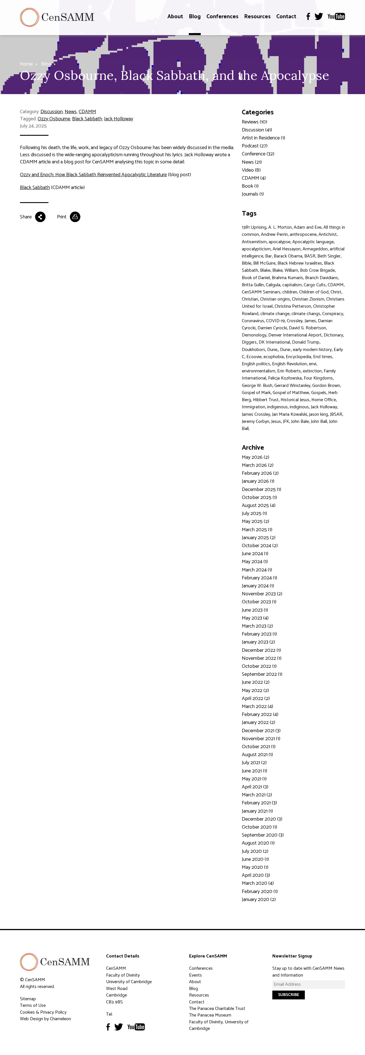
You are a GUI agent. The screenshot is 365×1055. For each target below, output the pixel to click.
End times (322, 357)
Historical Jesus (295, 400)
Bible (246, 263)
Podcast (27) (254, 146)
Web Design (31, 1019)
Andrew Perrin (274, 234)
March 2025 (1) (257, 530)
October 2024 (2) (260, 545)
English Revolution (289, 364)
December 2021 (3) (261, 731)
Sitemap (28, 999)
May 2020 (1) (255, 867)
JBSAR (336, 414)
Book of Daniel (256, 278)
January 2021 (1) (257, 811)
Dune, (272, 350)
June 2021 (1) (254, 771)
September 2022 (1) (262, 674)
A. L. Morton (280, 227)
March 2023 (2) (257, 626)
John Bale (300, 421)
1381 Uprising (254, 227)
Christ (335, 292)
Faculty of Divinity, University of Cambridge (218, 1025)
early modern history (312, 350)
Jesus (276, 421)
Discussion (51, 111)
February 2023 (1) (259, 634)
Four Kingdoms (318, 378)
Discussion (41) (257, 130)
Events (195, 975)
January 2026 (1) (258, 481)
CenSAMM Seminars (261, 292)
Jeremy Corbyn (255, 421)
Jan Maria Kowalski (289, 414)
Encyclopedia (298, 357)
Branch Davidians (321, 278)
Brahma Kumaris (287, 278)
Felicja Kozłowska (285, 378)
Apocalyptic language (313, 242)
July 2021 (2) (254, 762)
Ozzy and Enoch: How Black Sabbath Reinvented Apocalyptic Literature (93, 175)
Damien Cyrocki (272, 328)
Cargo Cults (315, 285)
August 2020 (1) (258, 843)
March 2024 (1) (257, 570)
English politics (256, 364)
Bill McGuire (264, 263)
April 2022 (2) (256, 698)
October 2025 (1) (259, 497)
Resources (257, 17)
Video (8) (251, 170)
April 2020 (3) (256, 875)
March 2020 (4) (258, 883)
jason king (318, 414)
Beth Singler (328, 256)
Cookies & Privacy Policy (43, 1012)
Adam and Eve (307, 227)
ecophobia (273, 357)
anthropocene (303, 234)
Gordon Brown (326, 385)
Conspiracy (332, 314)
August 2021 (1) (257, 754)
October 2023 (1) (259, 602)
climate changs (305, 314)
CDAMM (87, 111)
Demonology (254, 335)
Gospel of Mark (256, 393)
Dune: (285, 350)
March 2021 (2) (257, 795)
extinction (312, 371)
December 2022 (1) (261, 650)
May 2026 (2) (255, 457)
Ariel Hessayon (287, 249)
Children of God (313, 292)
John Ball (319, 421)
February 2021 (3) (259, 803)
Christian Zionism (308, 299)
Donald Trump (305, 342)
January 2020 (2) (259, 899)
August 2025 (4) (258, 505)
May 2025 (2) (255, 521)
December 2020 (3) (262, 819)
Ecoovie (253, 357)
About (175, 17)
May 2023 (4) (255, 618)
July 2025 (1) (254, 513)
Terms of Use (33, 1005)
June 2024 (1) (255, 553)
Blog (195, 17)
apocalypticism (256, 249)
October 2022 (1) (259, 666)
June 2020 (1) (255, 859)
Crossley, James (301, 321)
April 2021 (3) (255, 787)
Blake (265, 270)
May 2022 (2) (255, 690)
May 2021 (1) (254, 779)
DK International (274, 342)
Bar (268, 256)
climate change (274, 314)
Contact (286, 17)
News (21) (252, 162)
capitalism (292, 285)
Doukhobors (253, 350)
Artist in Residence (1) (263, 138)
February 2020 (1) (260, 891)
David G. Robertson (307, 328)
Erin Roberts (289, 371)
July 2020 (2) (255, 851)
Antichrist (328, 234)
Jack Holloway (118, 119)
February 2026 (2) (260, 473)
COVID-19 (275, 321)
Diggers (249, 342)
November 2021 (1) (261, 739)
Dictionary (333, 335)
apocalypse (279, 242)
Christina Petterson (293, 306)
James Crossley (256, 414)
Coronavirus (253, 321)
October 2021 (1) (258, 746)
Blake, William (285, 270)
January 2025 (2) (258, 537)
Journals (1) (253, 194)
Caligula (273, 285)
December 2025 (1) (261, 489)
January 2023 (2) (258, 642)
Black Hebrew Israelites (299, 263)
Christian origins (275, 299)
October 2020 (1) (259, 827)
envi (312, 364)
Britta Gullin (253, 285)
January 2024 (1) (258, 586)
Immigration (253, 407)
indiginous (299, 407)
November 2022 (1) (261, 658)
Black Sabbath (87, 119)
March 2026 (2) (257, 465)
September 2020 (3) (263, 835)
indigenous (277, 407)
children (289, 292)
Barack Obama (288, 256)
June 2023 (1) (255, 610)
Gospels (318, 393)
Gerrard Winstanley (292, 385)
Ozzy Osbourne (54, 119)
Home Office (323, 400)
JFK (286, 421)
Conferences (222, 17)
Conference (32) (258, 154)
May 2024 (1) (255, 561)
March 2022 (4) (257, 706)
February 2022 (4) (260, 714)
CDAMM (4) (254, 178)
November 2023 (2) (262, 594)
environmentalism (258, 371)
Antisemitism (254, 242)
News (71, 111)
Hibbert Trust (266, 400)
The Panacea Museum (210, 1015)
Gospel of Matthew (291, 393)
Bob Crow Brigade (317, 270)
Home (26, 64)
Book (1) (250, 186)
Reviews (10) (254, 122)
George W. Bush (257, 385)
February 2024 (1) (259, 578)
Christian (250, 299)
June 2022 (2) (255, 682)
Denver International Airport (295, 335)
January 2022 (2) (258, 722)
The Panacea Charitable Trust (217, 1009)
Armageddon (315, 249)
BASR (309, 256)
